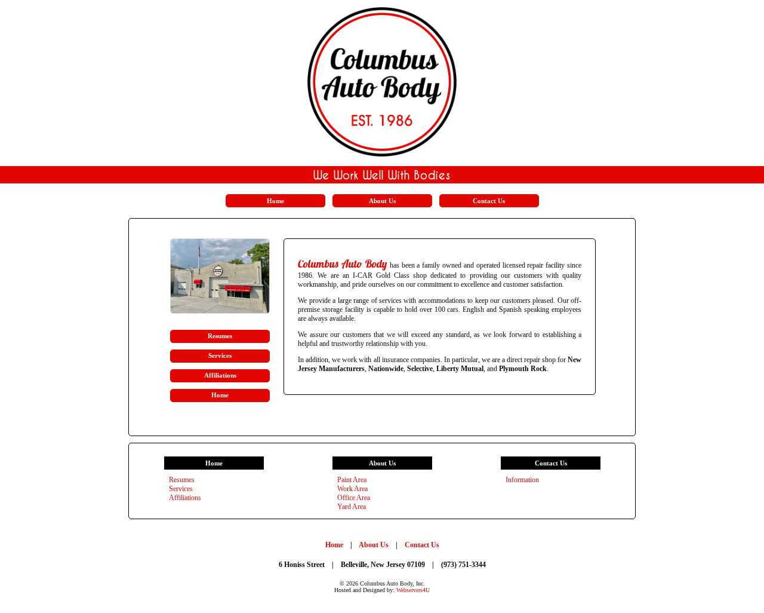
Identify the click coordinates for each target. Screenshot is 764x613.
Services (181, 489)
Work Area (352, 489)
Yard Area (351, 506)
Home (335, 545)
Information (522, 480)
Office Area (353, 498)
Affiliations (185, 498)
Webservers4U (413, 590)
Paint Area (351, 480)
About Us (374, 545)
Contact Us (422, 545)
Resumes (182, 480)
